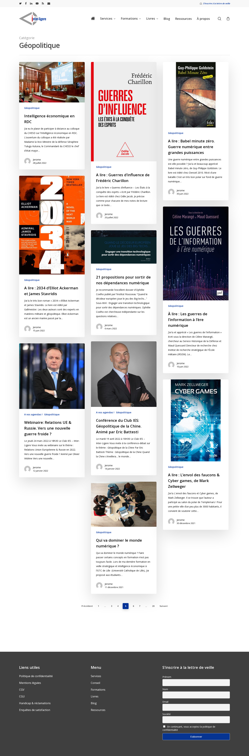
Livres (94, 696)
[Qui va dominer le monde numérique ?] (124, 538)
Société (166, 714)
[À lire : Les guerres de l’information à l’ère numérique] (196, 290)
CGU (22, 696)
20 (153, 606)
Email (165, 701)
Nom (165, 689)
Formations (98, 689)
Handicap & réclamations (35, 703)
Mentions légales (30, 683)
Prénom (166, 676)
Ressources (98, 710)
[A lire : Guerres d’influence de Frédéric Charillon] (124, 143)
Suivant (164, 606)
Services (96, 676)
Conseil (95, 683)
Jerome (37, 159)
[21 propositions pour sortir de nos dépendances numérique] (124, 282)
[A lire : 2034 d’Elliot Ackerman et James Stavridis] (52, 256)
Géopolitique (31, 108)
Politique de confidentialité (36, 676)
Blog (94, 703)
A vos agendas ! (105, 412)
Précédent (87, 606)
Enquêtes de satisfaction (34, 710)
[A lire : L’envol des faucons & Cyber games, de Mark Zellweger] (196, 454)
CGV (21, 689)
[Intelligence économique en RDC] (52, 115)
